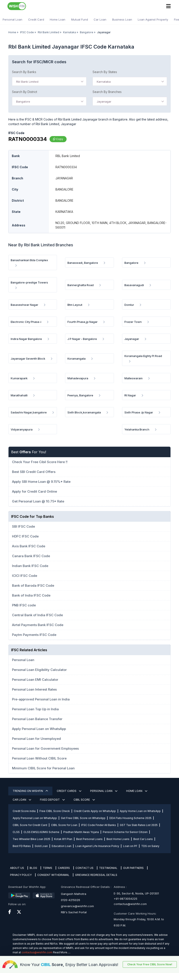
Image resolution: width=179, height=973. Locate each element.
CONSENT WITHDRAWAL (53, 875)
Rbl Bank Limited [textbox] (27, 81)
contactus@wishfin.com (130, 904)
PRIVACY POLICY (21, 875)
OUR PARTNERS (133, 868)
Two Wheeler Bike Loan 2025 (31, 839)
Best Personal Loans (89, 839)
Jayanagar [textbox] (104, 101)
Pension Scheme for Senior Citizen (125, 832)
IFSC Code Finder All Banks (98, 825)
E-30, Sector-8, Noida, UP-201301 (136, 893)
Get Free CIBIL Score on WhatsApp (83, 818)
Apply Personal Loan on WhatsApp (35, 818)
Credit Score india (24, 811)
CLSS (16, 832)
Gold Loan (41, 846)
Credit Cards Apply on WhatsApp (95, 811)
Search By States (105, 72)
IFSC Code (27, 32)
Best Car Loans (143, 839)
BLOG (33, 868)
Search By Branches (107, 92)
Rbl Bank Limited (48, 32)
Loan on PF (130, 846)
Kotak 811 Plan (63, 839)
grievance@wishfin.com (77, 906)
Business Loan (122, 19)
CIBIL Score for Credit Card (30, 825)
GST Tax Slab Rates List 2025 (139, 825)
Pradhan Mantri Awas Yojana (81, 832)
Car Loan (100, 19)
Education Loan (61, 846)
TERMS (47, 868)
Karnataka (69, 32)
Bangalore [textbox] (23, 101)
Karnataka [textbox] (104, 81)
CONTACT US (84, 868)
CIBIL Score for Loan (64, 825)
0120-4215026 (70, 900)
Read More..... (62, 952)
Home (12, 32)
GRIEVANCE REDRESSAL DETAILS (96, 875)
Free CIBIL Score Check (55, 811)
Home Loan (57, 19)
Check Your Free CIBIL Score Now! (149, 964)
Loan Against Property (153, 19)
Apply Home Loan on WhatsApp (140, 811)
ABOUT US (17, 868)
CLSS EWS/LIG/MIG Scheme (41, 832)
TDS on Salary (150, 846)
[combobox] (49, 81)
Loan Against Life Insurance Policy (97, 846)
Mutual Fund (79, 19)
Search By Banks (24, 72)
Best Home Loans (118, 839)
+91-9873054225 (125, 898)
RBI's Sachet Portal (74, 912)
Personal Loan (12, 19)
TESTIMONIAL (108, 868)
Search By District (24, 92)
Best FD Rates (22, 846)
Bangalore (86, 32)
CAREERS (64, 868)
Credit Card (36, 19)
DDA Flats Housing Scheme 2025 (130, 818)
